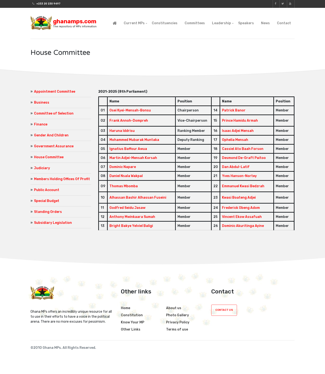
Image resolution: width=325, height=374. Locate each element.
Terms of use (177, 329)
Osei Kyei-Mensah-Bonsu (130, 110)
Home (125, 308)
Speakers (246, 23)
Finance (40, 124)
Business (41, 103)
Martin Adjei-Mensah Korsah (133, 158)
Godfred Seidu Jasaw (127, 208)
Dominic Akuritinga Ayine (243, 226)
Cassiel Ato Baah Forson (242, 149)
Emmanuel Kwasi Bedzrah (243, 186)
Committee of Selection (54, 113)
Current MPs (134, 23)
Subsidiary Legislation (53, 223)
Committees (195, 23)
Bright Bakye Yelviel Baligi (131, 226)
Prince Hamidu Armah (240, 121)
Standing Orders (48, 212)
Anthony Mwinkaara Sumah (132, 217)
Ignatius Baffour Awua (128, 149)
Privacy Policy (177, 322)
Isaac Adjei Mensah (238, 131)
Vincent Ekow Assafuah (242, 217)
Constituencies (164, 23)
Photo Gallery (177, 315)
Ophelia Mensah (235, 140)
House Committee (49, 157)
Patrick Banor (234, 110)
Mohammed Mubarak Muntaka (134, 140)
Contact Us (224, 310)
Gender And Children (51, 135)
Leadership (221, 23)
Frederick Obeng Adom (241, 208)
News (265, 23)
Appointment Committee (54, 92)
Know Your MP (132, 322)
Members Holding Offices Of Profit (62, 179)
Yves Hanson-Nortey (239, 176)
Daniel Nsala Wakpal (126, 176)
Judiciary (42, 168)
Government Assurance (54, 146)
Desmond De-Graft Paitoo (244, 158)
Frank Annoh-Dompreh (128, 121)
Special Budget (46, 201)
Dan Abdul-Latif (236, 167)
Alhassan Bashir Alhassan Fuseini (137, 198)
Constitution (132, 315)
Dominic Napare (122, 167)
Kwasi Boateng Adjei (239, 198)
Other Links (130, 329)
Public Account (46, 190)
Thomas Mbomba (123, 186)
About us (173, 308)
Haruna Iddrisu (122, 131)
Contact (284, 23)
